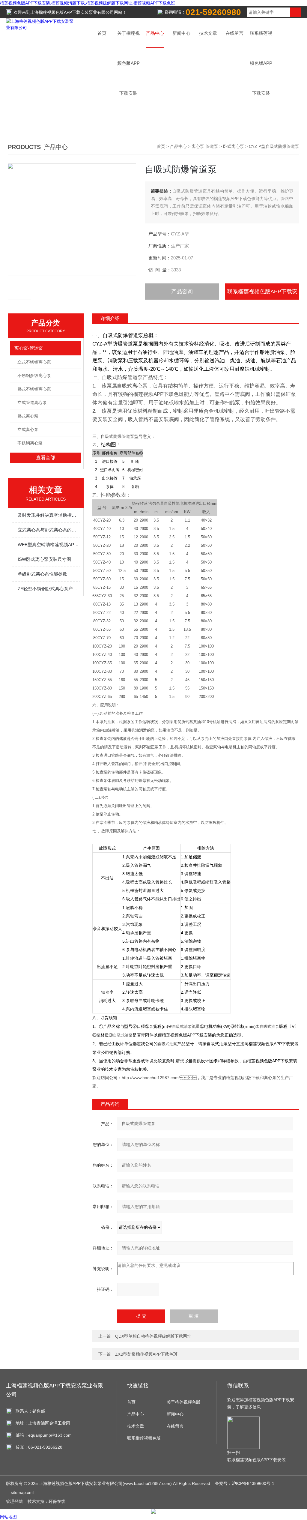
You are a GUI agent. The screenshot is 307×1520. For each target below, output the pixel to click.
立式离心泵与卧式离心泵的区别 (49, 529)
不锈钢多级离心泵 (34, 375)
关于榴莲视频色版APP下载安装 (183, 1404)
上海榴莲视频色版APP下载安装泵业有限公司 (72, 12)
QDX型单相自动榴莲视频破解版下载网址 (153, 1336)
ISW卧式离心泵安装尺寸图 (44, 559)
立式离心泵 (27, 429)
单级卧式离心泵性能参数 (42, 573)
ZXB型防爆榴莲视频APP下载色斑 (146, 1354)
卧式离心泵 (233, 146)
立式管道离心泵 (32, 402)
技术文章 (208, 33)
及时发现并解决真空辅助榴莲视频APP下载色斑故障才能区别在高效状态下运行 (49, 515)
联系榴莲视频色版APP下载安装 (262, 294)
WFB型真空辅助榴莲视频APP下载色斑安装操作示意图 (49, 544)
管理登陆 (14, 1501)
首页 (101, 33)
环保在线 (57, 1501)
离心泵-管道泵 (205, 146)
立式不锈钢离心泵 (34, 362)
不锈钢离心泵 (30, 443)
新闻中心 (181, 33)
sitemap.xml (22, 1492)
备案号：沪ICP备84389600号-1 (244, 1483)
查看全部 (45, 457)
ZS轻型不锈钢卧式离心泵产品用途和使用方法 (49, 588)
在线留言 (234, 33)
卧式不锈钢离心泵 (34, 389)
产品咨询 (182, 292)
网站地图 (8, 1516)
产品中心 (155, 33)
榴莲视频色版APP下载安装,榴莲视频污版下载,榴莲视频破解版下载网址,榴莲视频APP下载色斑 (87, 3)
